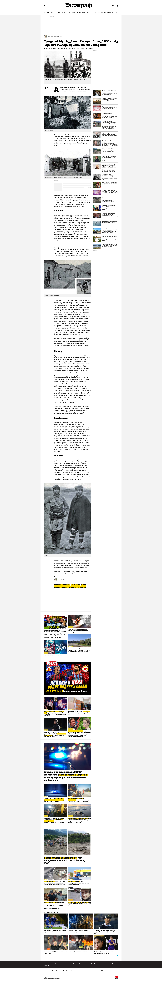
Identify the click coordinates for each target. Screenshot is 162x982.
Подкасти (88, 12)
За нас (45, 970)
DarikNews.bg (66, 963)
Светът (64, 12)
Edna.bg (115, 963)
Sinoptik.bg (46, 965)
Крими (73, 12)
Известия (116, 970)
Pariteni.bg (77, 963)
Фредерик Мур (66, 584)
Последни (46, 12)
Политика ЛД (111, 970)
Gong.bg (55, 963)
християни (64, 587)
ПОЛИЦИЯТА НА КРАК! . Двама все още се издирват (54, 800)
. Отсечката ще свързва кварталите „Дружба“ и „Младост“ (79, 800)
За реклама (49, 970)
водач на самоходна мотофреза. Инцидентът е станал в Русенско (79, 883)
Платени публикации (56, 970)
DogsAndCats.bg (96, 963)
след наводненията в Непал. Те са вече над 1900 (64, 861)
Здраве (69, 12)
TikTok (72, 970)
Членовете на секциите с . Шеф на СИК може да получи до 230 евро (79, 713)
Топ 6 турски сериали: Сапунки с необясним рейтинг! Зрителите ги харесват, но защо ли (78, 631)
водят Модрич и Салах (67, 691)
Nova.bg (72, 963)
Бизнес (79, 12)
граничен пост (82, 587)
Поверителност (104, 970)
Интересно (110, 12)
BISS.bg (90, 963)
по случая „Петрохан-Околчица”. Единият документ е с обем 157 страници (79, 904)
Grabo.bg (111, 963)
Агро (83, 12)
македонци (57, 587)
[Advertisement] (67, 600)
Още (115, 12)
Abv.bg (45, 963)
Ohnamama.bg (104, 963)
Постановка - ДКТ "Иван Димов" (53, 655)
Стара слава (57, 584)
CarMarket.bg (84, 963)
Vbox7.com (50, 963)
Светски (103, 12)
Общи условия (57, 978)
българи (83, 584)
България (57, 12)
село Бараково (72, 587)
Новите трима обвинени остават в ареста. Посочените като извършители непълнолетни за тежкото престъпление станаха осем (54, 905)
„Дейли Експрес (75, 584)
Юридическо (96, 12)
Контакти (63, 970)
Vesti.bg (60, 963)
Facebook (67, 970)
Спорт (52, 12)
